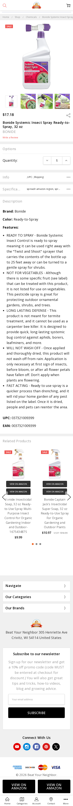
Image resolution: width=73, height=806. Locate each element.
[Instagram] (27, 746)
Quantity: (10, 160)
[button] (36, 567)
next (69, 497)
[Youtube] (17, 746)
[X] (56, 746)
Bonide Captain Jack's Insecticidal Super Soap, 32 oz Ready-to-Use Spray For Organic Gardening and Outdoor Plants (55, 513)
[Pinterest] (46, 746)
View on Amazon (19, 786)
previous (4, 497)
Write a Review (10, 137)
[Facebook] (36, 746)
